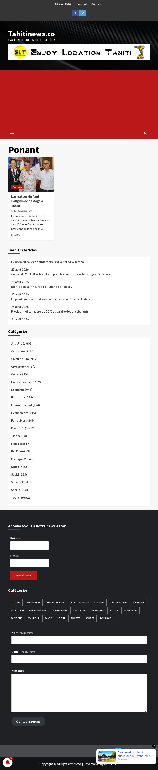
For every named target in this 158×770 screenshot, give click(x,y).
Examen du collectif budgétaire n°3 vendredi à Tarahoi (48, 261)
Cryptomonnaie (21, 366)
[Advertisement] (79, 99)
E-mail (15, 555)
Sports (15, 490)
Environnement (21, 405)
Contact (96, 4)
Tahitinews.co (31, 34)
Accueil (82, 4)
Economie (17, 389)
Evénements (19, 412)
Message (17, 670)
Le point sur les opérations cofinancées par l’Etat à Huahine (51, 299)
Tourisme (17, 187)
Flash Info (17, 428)
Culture (16, 374)
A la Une (16, 343)
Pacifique (17, 451)
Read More (17, 235)
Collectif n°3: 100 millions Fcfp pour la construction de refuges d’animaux (60, 274)
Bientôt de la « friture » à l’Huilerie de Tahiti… (41, 286)
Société (16, 482)
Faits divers (19, 420)
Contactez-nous (28, 721)
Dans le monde (21, 382)
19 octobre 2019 (20, 211)
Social (15, 474)
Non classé (18, 443)
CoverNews (91, 764)
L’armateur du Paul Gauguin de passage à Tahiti (27, 201)
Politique (17, 459)
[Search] (145, 133)
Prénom (15, 538)
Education (18, 397)
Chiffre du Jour (21, 359)
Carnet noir (19, 351)
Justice (16, 436)
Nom (22, 632)
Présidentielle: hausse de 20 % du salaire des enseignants (49, 311)
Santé (15, 466)
